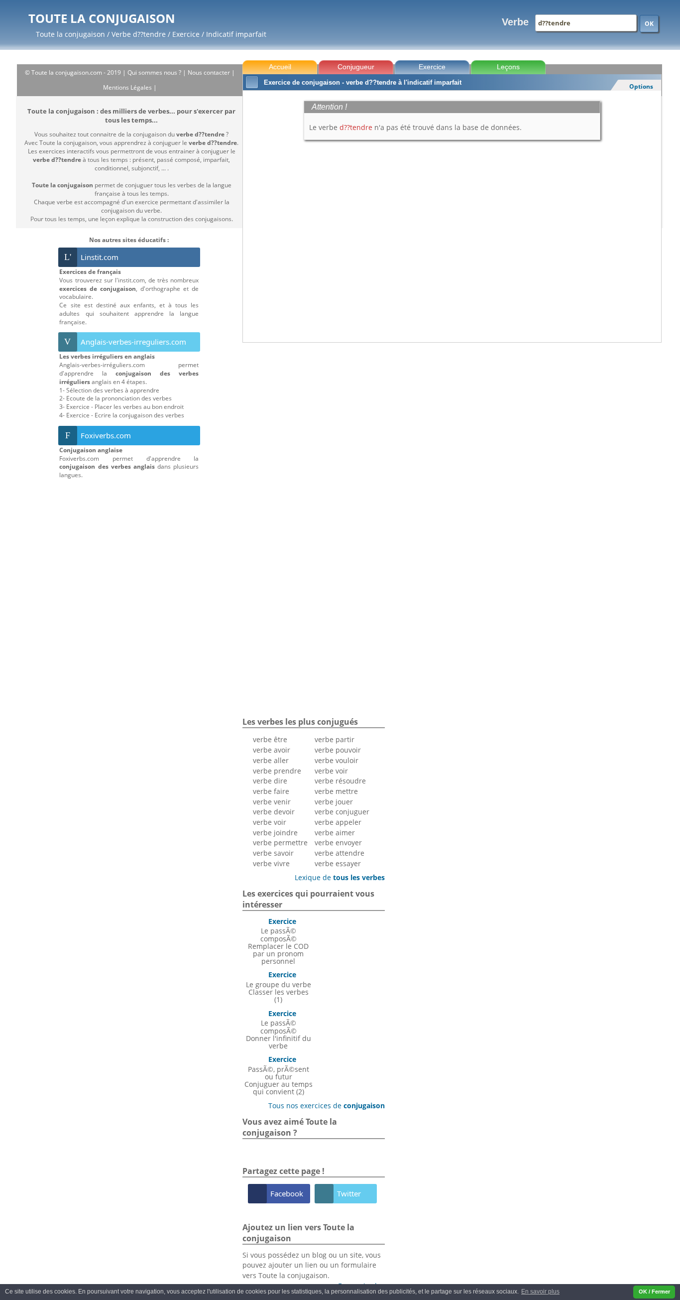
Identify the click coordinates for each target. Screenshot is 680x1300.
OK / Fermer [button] (654, 1292)
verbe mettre (336, 791)
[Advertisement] (451, 370)
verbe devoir (274, 811)
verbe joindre (275, 832)
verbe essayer (338, 863)
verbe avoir (271, 750)
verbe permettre (280, 842)
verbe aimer (335, 832)
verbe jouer (334, 801)
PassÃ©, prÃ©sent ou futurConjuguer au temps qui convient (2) (278, 1075)
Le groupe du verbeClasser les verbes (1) (278, 987)
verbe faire (271, 791)
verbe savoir (273, 853)
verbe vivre (271, 863)
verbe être (270, 739)
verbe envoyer (338, 842)
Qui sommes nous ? (155, 72)
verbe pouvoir (338, 750)
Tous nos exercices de (323, 1105)
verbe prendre (277, 771)
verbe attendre (339, 853)
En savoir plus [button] (540, 1291)
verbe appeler (338, 822)
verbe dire (270, 780)
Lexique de (336, 877)
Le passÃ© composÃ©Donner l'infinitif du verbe (278, 1029)
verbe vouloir (336, 760)
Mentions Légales (128, 87)
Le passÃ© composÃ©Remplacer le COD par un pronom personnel (278, 941)
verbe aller (271, 760)
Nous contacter (209, 72)
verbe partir (334, 739)
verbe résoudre (340, 780)
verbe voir (269, 822)
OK (649, 23)
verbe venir (272, 801)
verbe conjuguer (342, 811)
